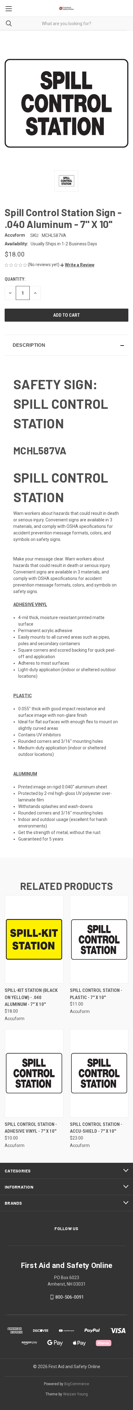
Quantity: (15, 279)
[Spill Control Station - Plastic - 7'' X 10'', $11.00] (99, 939)
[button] (77, 264)
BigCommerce (76, 1384)
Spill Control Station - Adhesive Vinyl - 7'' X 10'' (31, 1128)
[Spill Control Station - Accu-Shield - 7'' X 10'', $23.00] (99, 1073)
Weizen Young (75, 1394)
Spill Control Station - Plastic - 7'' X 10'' (96, 994)
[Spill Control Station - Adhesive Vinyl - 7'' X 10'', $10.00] (34, 1073)
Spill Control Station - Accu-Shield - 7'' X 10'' (96, 1128)
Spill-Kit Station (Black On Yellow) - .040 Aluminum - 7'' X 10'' (31, 997)
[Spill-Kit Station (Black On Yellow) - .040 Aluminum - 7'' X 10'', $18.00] (34, 939)
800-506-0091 (69, 1297)
